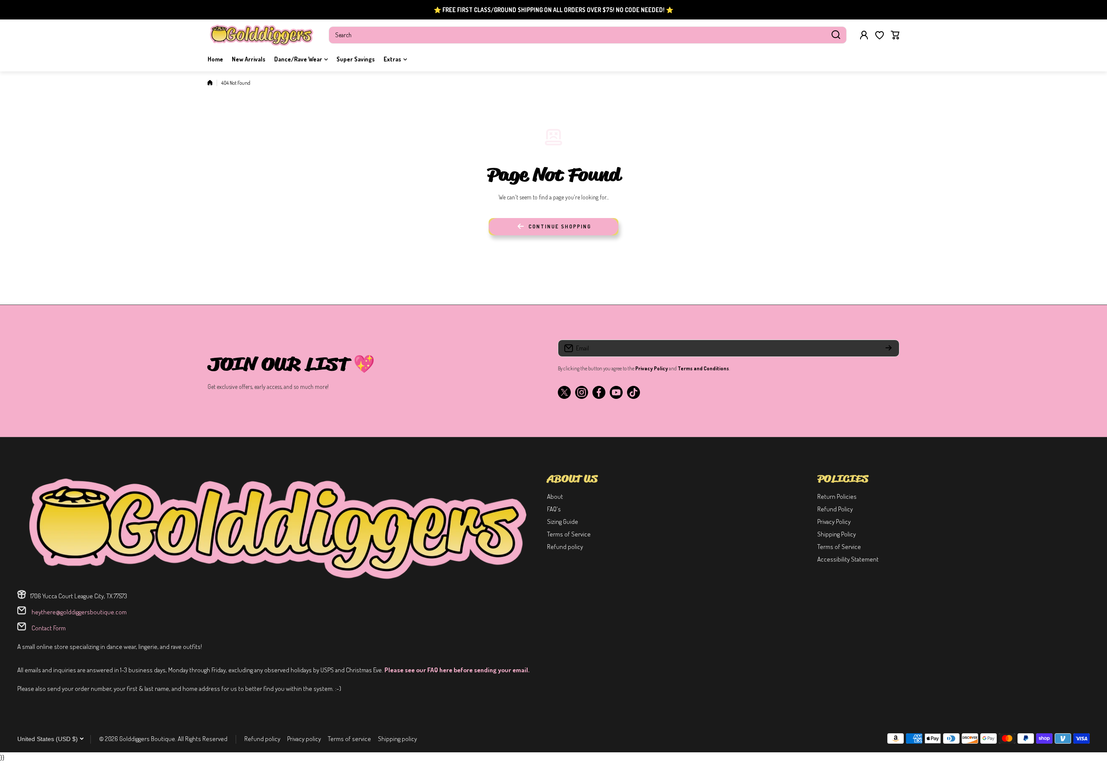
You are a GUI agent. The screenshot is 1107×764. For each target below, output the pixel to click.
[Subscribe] (888, 348)
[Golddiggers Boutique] (262, 34)
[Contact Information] (277, 527)
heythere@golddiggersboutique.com (78, 612)
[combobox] (588, 35)
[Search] (836, 35)
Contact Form (48, 628)
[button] (895, 35)
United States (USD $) (47, 738)
